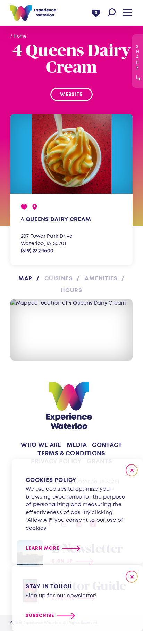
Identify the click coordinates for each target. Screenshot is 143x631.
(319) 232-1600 (37, 251)
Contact (107, 445)
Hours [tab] (71, 290)
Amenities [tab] (101, 278)
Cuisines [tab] (58, 278)
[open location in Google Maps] (71, 330)
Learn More (43, 548)
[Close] (132, 470)
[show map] (34, 207)
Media (77, 445)
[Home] (32, 13)
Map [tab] (25, 278)
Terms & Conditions (71, 454)
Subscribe (40, 616)
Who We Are (41, 445)
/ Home (18, 36)
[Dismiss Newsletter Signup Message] (132, 577)
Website (71, 94)
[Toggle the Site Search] (112, 12)
